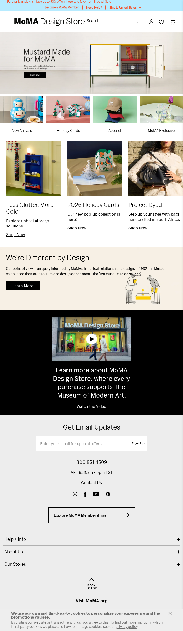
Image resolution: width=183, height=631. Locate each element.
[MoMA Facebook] (85, 495)
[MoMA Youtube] (96, 495)
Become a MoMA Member (62, 7)
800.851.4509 (91, 462)
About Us (13, 551)
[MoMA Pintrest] (108, 495)
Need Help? (94, 7)
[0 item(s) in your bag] (172, 21)
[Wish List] (161, 22)
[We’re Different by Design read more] (91, 278)
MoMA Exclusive (161, 130)
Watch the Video (91, 406)
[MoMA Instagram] (74, 495)
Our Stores (15, 564)
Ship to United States (123, 7)
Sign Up (138, 443)
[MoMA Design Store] (49, 22)
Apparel (114, 130)
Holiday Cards (68, 130)
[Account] (151, 22)
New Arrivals (22, 130)
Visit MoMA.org (91, 600)
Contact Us (91, 482)
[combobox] (110, 21)
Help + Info (15, 539)
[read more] (91, 63)
